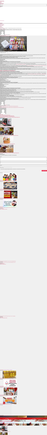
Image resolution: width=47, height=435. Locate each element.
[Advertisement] (23, 14)
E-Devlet (1, 26)
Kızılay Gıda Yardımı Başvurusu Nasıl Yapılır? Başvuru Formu (7, 395)
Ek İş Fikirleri (1, 27)
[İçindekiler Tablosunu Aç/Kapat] (7, 52)
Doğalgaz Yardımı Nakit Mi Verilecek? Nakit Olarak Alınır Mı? (9, 417)
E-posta (1, 165)
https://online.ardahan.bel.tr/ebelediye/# (21, 64)
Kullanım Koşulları (2, 1)
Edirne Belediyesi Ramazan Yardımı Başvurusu (7, 126)
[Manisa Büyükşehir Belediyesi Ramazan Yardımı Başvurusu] (6, 134)
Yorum (1, 156)
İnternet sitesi (1, 167)
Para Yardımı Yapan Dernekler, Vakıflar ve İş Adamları (6, 369)
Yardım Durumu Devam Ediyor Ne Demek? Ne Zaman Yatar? (9, 421)
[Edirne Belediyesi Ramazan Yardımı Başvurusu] (5, 125)
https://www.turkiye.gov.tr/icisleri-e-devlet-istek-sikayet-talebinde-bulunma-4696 (36, 65)
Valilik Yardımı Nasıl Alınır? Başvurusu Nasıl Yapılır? (8, 419)
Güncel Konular (2, 24)
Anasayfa (1, 0)
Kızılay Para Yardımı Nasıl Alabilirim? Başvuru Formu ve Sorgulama (7, 207)
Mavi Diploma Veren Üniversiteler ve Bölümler (5, 189)
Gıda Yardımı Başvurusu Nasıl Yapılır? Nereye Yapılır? (6, 404)
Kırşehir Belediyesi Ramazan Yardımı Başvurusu (7, 143)
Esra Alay (6, 34)
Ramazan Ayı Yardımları (5, 28)
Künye (0, 2)
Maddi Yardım (1, 25)
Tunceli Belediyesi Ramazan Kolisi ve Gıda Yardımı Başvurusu (9, 152)
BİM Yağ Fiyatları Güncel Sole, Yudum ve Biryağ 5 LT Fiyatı (6, 378)
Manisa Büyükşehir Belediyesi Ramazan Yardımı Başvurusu (9, 135)
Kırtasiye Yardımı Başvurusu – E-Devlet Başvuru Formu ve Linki (7, 198)
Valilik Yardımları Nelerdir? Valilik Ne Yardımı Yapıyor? (8, 423)
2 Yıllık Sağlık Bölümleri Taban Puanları (6, 425)
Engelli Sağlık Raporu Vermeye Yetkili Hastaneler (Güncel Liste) (7, 386)
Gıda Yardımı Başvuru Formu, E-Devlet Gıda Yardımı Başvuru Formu (7, 262)
